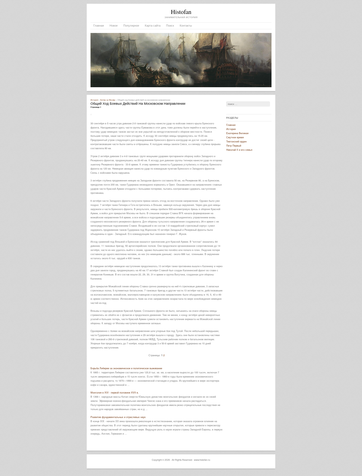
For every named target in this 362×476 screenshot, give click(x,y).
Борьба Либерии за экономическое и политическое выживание (126, 368)
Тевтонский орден (236, 141)
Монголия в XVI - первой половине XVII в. (114, 392)
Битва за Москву (107, 100)
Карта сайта (152, 25)
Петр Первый (233, 145)
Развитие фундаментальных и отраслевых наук (118, 417)
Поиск (170, 25)
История (94, 100)
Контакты (186, 25)
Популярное (131, 25)
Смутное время (235, 137)
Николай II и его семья (239, 149)
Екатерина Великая (237, 133)
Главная (98, 25)
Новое (114, 25)
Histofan (181, 12)
